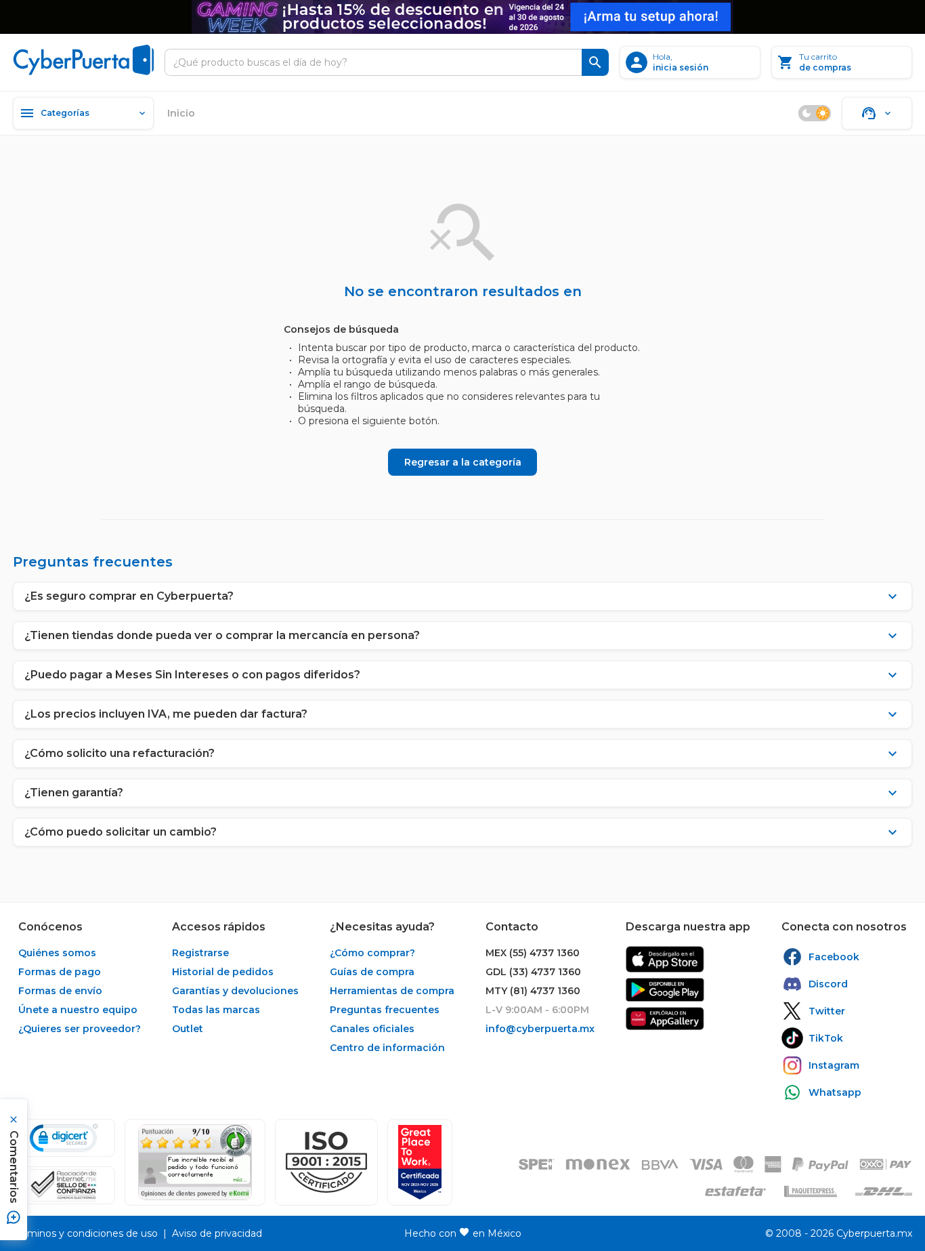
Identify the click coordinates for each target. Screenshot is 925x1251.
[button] (326, 1162)
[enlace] (665, 959)
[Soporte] (877, 113)
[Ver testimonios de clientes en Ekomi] (195, 1162)
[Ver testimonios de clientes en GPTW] (420, 1162)
